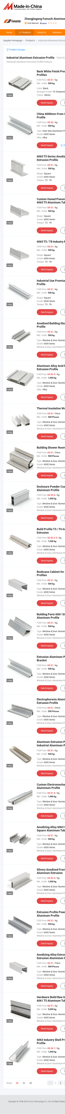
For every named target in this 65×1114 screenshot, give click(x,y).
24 (17, 1083)
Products (26, 32)
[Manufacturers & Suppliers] (23, 6)
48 (30, 1082)
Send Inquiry (47, 102)
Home (9, 32)
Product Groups (17, 49)
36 (24, 1082)
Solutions (57, 32)
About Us (41, 32)
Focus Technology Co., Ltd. (40, 1101)
